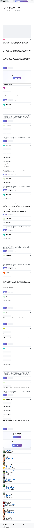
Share (15, 100)
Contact (14, 526)
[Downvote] (12, 68)
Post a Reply (17, 436)
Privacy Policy (24, 526)
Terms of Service (25, 525)
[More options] (30, 39)
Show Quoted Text (7, 91)
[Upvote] (9, 68)
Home (5, 5)
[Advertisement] (17, 18)
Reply (6, 100)
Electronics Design (9, 5)
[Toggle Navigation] (32, 1)
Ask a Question (17, 78)
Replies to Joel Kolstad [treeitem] (18, 84)
